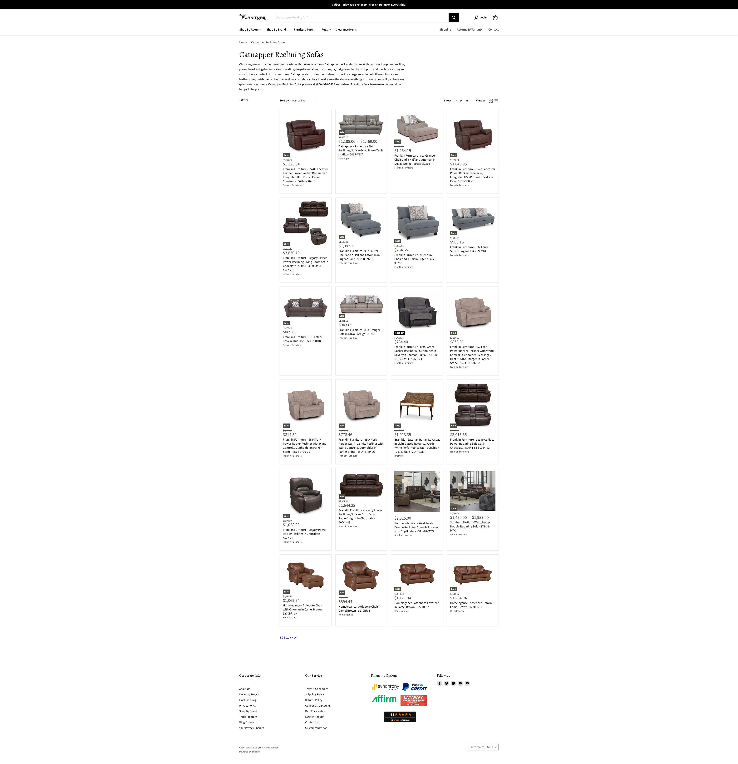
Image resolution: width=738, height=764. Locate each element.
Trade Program (248, 717)
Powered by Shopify (249, 751)
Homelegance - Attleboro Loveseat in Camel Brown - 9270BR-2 (416, 605)
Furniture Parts (304, 29)
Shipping (445, 29)
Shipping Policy (314, 695)
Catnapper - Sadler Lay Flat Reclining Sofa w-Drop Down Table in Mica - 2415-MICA (361, 150)
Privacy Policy (247, 706)
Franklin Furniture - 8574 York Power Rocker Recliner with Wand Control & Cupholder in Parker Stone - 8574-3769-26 (305, 446)
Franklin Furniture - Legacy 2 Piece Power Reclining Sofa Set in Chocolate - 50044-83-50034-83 (472, 444)
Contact (493, 29)
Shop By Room (249, 29)
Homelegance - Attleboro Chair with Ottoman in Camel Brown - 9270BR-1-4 (303, 609)
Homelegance (290, 617)
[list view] (496, 100)
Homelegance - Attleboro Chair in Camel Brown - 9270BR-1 (360, 609)
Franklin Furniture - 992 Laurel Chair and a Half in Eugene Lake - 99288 (415, 259)
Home (243, 42)
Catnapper (344, 158)
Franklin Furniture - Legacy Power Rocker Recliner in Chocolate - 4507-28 (305, 534)
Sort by (284, 100)
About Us (244, 689)
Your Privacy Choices (251, 728)
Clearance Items (346, 29)
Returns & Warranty (470, 29)
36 (461, 101)
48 (467, 101)
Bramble (398, 456)
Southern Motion (403, 535)
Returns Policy (313, 700)
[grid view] (490, 100)
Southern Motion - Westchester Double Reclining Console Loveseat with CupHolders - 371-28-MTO (417, 527)
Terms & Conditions (316, 689)
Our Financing (247, 700)
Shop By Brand (276, 29)
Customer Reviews (316, 728)
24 (455, 101)
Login (483, 18)
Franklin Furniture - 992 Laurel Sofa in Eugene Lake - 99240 (469, 249)
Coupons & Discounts (317, 706)
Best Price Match (315, 711)
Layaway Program (250, 695)
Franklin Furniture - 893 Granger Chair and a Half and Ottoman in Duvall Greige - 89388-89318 (415, 160)
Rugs (325, 29)
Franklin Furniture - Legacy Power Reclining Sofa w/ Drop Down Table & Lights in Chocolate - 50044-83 (360, 516)
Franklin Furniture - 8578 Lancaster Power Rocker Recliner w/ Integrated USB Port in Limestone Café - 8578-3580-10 (472, 175)
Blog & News (246, 722)
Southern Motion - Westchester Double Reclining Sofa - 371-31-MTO (470, 526)
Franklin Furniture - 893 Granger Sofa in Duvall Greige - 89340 (359, 332)
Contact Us (311, 722)
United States (481, 747)
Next (294, 637)
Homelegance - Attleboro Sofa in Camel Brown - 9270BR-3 (471, 605)
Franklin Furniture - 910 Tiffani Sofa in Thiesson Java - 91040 (302, 339)
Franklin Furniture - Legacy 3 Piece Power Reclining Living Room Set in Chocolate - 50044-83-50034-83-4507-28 (305, 264)
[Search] (454, 17)
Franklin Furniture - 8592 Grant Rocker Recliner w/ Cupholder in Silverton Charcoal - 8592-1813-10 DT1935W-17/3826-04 (416, 353)
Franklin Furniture (292, 185)
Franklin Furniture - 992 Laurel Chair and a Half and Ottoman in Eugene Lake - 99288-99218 (359, 255)
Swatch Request (314, 717)
